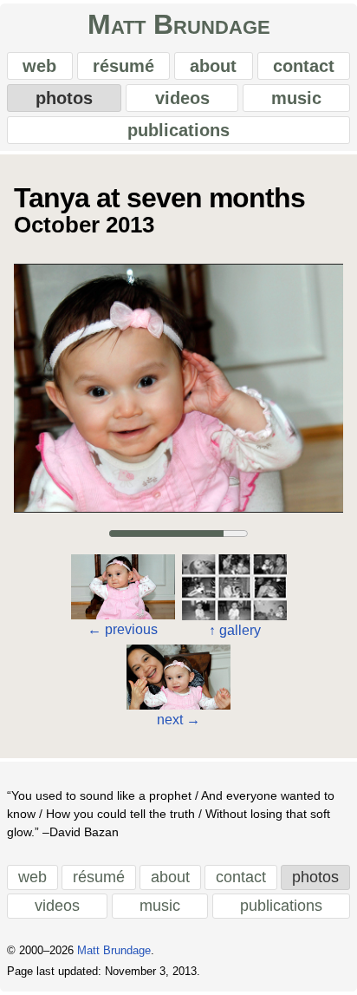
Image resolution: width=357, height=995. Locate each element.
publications (178, 130)
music (296, 98)
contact (303, 65)
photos (64, 98)
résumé (123, 65)
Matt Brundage (179, 24)
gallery (235, 630)
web (39, 65)
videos (182, 98)
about (213, 65)
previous (123, 629)
